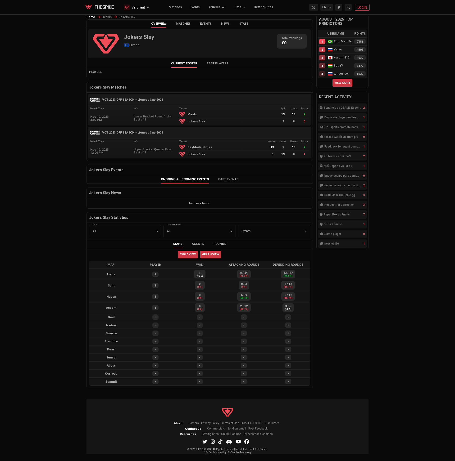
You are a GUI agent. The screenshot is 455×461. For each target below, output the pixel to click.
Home (90, 17)
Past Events (228, 179)
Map (94, 224)
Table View (188, 254)
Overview (158, 23)
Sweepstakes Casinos (258, 434)
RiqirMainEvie (343, 41)
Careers (193, 423)
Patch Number (174, 224)
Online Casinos (231, 434)
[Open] (306, 231)
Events (195, 7)
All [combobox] (94, 231)
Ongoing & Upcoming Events (185, 179)
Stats (243, 23)
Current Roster (184, 63)
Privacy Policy (210, 423)
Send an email (236, 428)
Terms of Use (230, 423)
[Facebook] (246, 441)
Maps (177, 244)
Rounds (220, 244)
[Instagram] (213, 441)
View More (342, 82)
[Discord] (229, 441)
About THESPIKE (251, 423)
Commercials (216, 428)
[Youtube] (238, 441)
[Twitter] (204, 441)
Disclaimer (272, 423)
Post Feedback (258, 428)
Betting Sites (263, 7)
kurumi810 (341, 57)
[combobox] (267, 231)
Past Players (217, 63)
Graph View (210, 254)
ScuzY (338, 65)
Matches (175, 7)
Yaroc (338, 49)
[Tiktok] (220, 441)
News (225, 23)
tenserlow (341, 73)
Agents (198, 244)
